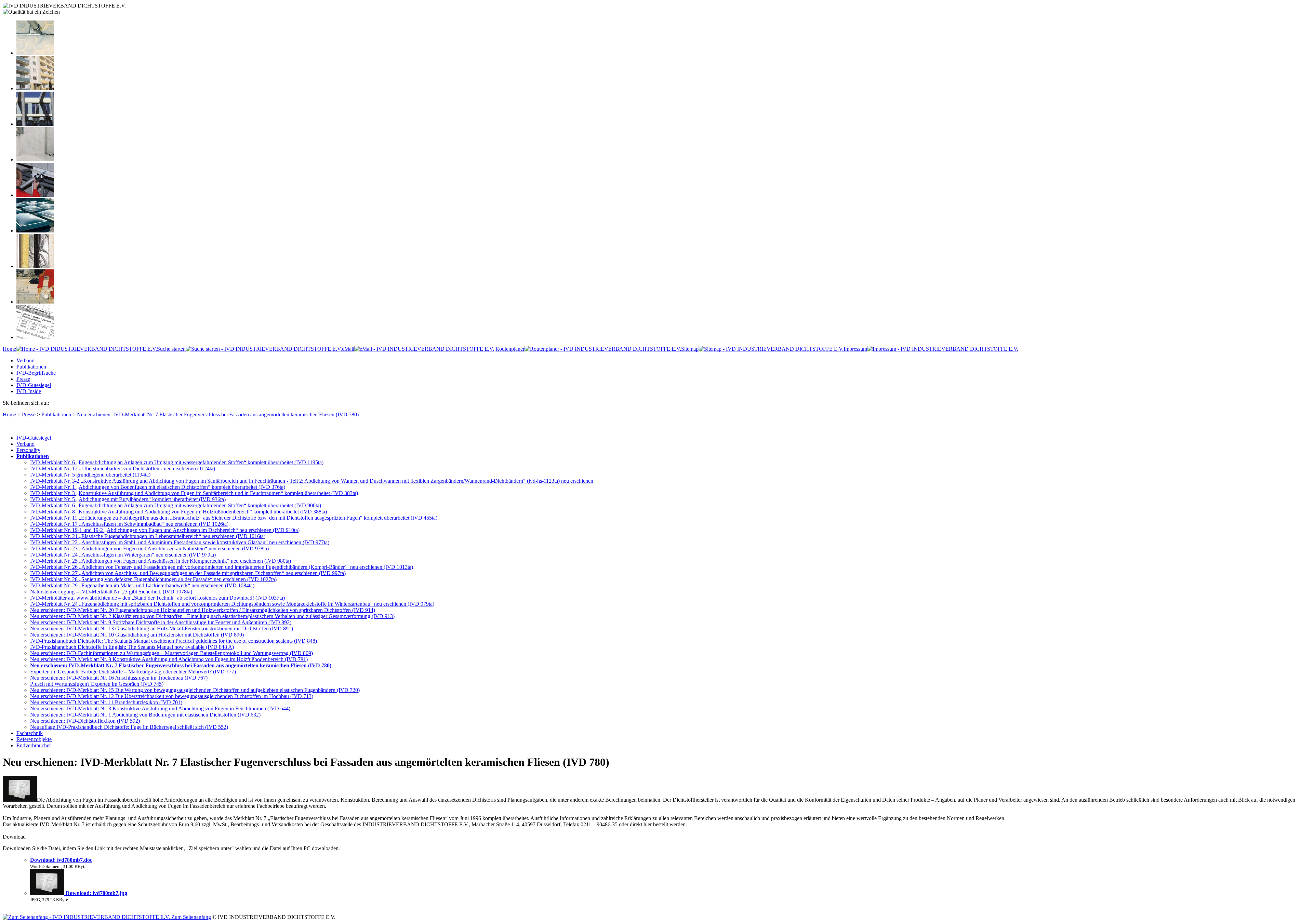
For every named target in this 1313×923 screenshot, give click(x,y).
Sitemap (690, 349)
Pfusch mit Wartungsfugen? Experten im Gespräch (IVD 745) (96, 684)
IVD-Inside (28, 391)
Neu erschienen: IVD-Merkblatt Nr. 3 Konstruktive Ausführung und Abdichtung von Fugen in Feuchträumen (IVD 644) (160, 708)
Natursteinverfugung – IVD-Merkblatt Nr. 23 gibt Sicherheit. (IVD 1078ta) (111, 591)
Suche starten (171, 349)
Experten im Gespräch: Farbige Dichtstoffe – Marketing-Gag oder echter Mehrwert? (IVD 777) (133, 671)
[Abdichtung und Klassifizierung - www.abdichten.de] (35, 337)
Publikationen (31, 367)
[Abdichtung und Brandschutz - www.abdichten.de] (35, 266)
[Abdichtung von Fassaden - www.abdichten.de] (35, 88)
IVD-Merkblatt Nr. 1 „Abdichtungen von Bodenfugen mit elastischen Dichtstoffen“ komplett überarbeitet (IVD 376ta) (157, 487)
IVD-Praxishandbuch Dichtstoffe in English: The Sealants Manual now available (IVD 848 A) (132, 647)
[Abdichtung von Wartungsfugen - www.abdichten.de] (35, 302)
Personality (28, 450)
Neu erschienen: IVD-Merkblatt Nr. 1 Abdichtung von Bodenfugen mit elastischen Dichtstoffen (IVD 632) (145, 715)
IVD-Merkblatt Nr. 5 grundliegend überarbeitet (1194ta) (90, 475)
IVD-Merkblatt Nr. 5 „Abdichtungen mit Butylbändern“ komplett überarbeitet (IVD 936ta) (128, 499)
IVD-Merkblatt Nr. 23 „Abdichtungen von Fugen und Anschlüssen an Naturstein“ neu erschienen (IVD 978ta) (149, 548)
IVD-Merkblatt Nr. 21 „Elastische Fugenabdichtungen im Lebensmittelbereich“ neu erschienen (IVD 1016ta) (147, 536)
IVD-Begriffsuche (36, 373)
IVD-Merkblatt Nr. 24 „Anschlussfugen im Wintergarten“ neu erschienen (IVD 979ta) (123, 555)
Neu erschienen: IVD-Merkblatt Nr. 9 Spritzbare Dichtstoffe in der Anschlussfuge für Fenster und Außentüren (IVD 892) (160, 622)
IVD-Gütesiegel (33, 385)
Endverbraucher (33, 745)
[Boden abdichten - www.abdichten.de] (35, 53)
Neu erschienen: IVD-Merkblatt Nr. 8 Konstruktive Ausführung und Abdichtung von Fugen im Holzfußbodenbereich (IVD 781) (169, 659)
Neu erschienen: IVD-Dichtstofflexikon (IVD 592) (85, 721)
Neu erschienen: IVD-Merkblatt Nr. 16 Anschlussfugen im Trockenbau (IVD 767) (119, 678)
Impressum (855, 349)
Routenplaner (510, 349)
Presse (23, 379)
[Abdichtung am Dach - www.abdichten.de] (35, 230)
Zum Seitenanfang (190, 917)
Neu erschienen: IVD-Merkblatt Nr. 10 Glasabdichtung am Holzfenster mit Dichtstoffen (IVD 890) (137, 635)
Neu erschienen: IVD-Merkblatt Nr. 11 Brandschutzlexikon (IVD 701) (106, 702)
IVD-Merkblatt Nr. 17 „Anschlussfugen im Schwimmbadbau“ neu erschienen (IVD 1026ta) (129, 524)
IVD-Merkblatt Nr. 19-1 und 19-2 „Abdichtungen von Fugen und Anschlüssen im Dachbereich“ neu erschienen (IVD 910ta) (165, 530)
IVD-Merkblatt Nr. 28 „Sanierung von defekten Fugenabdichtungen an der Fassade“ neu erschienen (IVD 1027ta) (153, 579)
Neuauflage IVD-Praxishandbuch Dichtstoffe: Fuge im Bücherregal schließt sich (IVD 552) (129, 727)
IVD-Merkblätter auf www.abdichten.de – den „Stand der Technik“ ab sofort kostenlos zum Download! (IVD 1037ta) (157, 598)
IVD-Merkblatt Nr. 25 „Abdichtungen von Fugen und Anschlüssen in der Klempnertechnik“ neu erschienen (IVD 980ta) (160, 561)
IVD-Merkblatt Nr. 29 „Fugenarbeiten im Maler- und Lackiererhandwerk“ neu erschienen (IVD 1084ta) (142, 585)
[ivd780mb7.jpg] (48, 893)
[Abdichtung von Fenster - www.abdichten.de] (35, 124)
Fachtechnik (29, 733)
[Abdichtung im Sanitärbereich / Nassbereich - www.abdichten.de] (35, 159)
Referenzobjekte (34, 739)
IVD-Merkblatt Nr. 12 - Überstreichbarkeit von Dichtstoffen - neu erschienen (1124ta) (122, 468)
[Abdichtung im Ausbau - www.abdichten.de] (35, 195)
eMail (348, 349)
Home (9, 349)
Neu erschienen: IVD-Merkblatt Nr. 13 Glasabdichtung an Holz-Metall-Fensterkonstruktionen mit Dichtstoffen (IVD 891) (161, 628)
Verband (25, 360)
